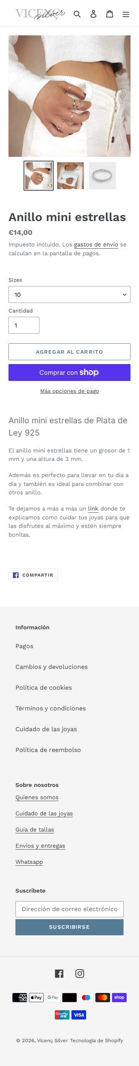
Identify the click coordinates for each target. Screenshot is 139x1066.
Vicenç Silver (52, 1040)
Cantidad (20, 311)
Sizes (15, 280)
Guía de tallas (34, 829)
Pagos (24, 646)
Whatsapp (29, 861)
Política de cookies (43, 687)
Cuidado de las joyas (46, 729)
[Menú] (126, 13)
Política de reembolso (48, 749)
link (93, 508)
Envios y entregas (40, 845)
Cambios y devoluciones (51, 666)
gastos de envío (96, 244)
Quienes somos (37, 797)
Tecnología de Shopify (96, 1040)
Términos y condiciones (50, 708)
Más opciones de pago (69, 391)
